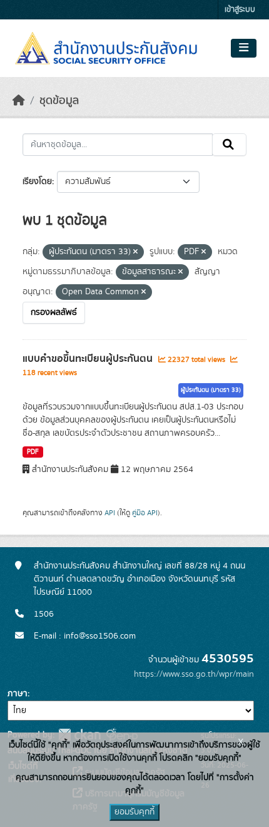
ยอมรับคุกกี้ (134, 812)
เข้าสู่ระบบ (240, 10)
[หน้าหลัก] (19, 101)
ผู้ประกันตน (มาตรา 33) (211, 390)
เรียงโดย (37, 181)
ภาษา (18, 693)
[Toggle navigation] (243, 48)
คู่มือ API (145, 512)
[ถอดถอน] (135, 252)
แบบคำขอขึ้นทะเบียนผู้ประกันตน (89, 359)
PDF (33, 452)
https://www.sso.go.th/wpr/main (194, 674)
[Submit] (229, 144)
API (109, 512)
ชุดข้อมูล (59, 101)
